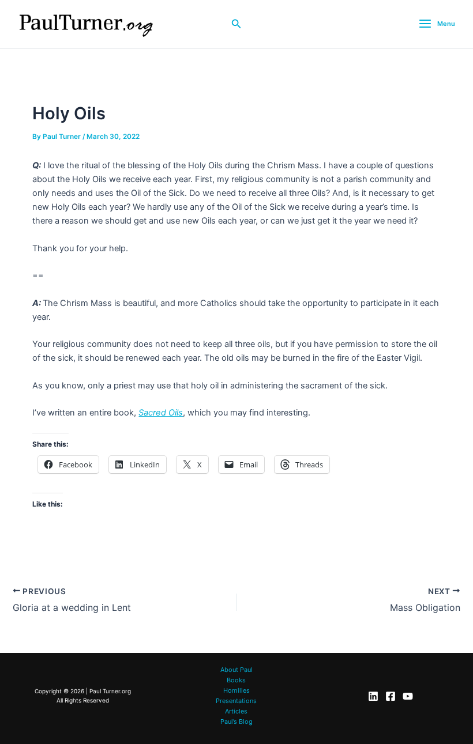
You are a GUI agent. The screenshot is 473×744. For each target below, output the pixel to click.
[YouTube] (408, 696)
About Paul (236, 670)
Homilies (236, 690)
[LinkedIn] (373, 696)
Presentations (236, 701)
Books (236, 680)
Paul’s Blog (236, 721)
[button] (236, 24)
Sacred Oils (160, 412)
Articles (236, 711)
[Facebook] (390, 696)
